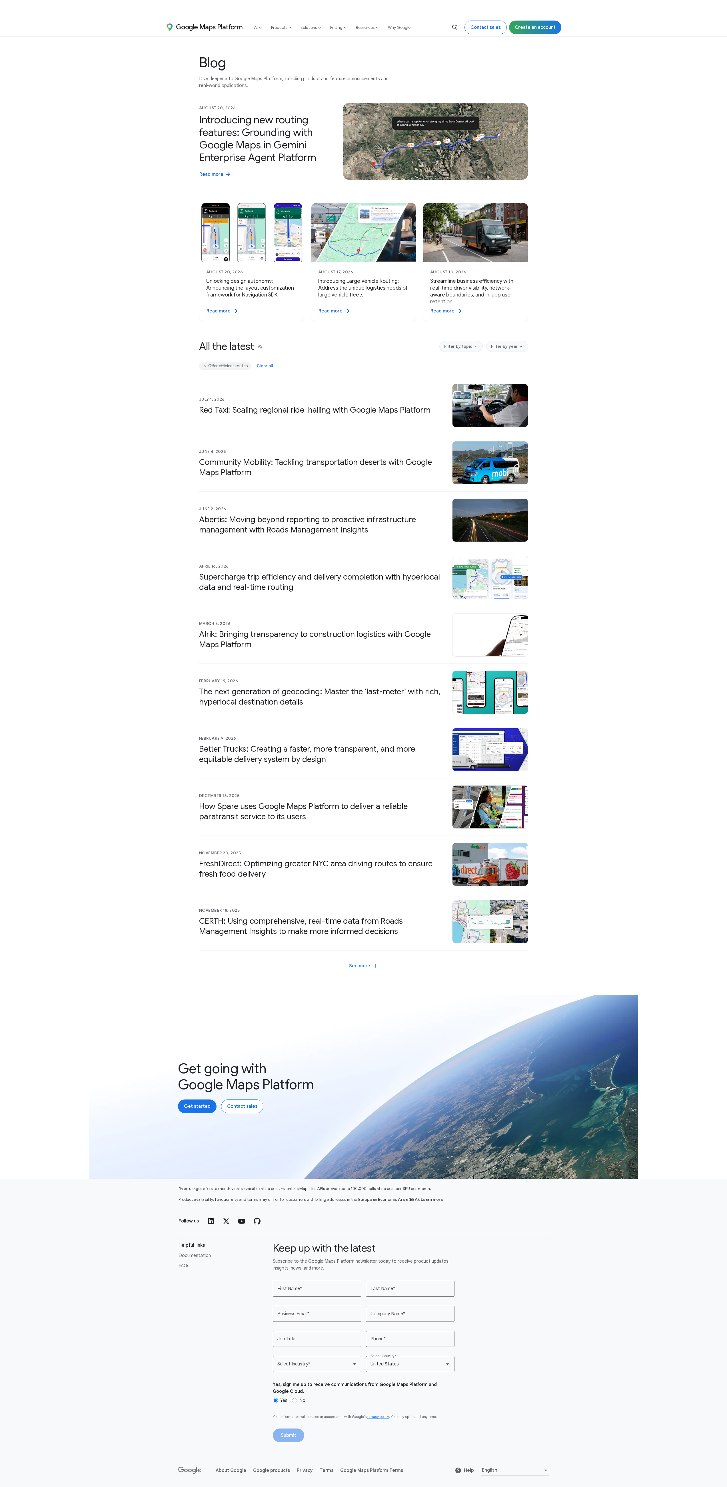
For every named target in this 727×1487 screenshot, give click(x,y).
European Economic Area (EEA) (388, 1199)
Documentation (195, 1255)
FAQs (184, 1266)
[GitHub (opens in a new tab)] (257, 1221)
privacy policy (378, 1417)
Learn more (432, 1199)
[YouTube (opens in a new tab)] (241, 1221)
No (302, 1400)
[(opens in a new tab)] (190, 1470)
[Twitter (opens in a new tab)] (226, 1221)
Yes (283, 1400)
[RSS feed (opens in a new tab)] (260, 346)
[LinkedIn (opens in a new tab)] (210, 1221)
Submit (288, 1435)
